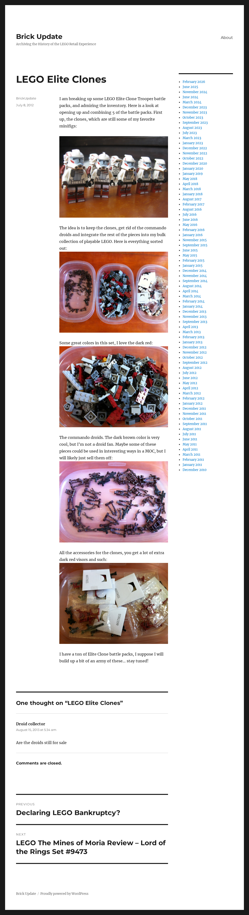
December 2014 (194, 271)
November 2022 (195, 153)
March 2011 (191, 455)
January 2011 (192, 465)
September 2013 (195, 322)
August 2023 (192, 128)
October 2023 (193, 117)
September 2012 (195, 363)
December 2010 (194, 470)
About (227, 37)
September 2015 (195, 245)
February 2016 (194, 230)
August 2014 (192, 286)
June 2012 (190, 378)
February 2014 (194, 301)
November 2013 (194, 317)
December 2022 (195, 148)
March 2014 (192, 296)
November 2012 (195, 352)
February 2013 (193, 337)
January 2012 (193, 403)
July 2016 (190, 215)
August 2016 (192, 209)
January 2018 (193, 194)
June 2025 (190, 87)
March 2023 (192, 138)
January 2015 (193, 266)
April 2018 (190, 184)
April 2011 (190, 449)
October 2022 (193, 158)
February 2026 (194, 82)
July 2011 (189, 434)
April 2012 (190, 388)
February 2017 (194, 204)
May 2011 (190, 444)
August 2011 (192, 429)
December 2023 (195, 107)
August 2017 (192, 199)
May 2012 (190, 383)
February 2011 (193, 460)
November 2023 (195, 112)
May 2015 (190, 255)
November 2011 (194, 414)
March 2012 (192, 393)
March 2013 (192, 332)
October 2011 (192, 419)
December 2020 (195, 163)
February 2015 (194, 260)
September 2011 (195, 424)
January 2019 (193, 174)
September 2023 (195, 123)
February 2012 (194, 398)
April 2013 (190, 327)
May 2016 (190, 225)
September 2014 (195, 281)
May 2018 (190, 179)
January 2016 (193, 235)
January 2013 (192, 342)
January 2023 (193, 143)
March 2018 (192, 189)
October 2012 (193, 357)
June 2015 (190, 250)
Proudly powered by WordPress (64, 894)
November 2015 (195, 240)
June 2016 (190, 220)
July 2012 (189, 373)
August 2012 (192, 368)
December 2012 (194, 347)
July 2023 (190, 133)
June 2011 (190, 439)
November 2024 (195, 92)
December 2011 (194, 409)
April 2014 (190, 291)
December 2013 (194, 312)
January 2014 (193, 306)
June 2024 (190, 97)
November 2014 (195, 276)
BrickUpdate (26, 98)
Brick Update (39, 36)
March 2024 (192, 102)
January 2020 (193, 169)
